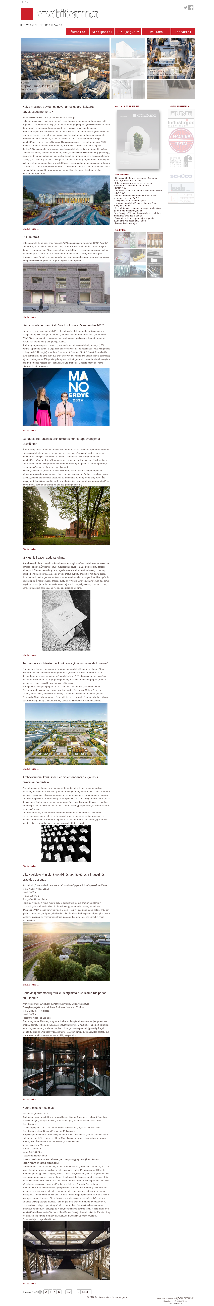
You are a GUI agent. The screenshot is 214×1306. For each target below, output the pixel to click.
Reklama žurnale (156, 32)
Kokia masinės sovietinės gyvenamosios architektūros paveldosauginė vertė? (134, 184)
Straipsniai (102, 32)
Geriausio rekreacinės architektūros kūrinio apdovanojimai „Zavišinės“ (135, 196)
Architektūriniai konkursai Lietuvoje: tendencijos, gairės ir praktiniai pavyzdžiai (137, 209)
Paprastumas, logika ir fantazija (37, 87)
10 (69, 1291)
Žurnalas (77, 32)
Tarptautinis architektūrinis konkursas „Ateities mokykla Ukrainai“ (136, 204)
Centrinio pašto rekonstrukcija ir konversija (162, 72)
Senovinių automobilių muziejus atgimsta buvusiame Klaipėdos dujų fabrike (134, 219)
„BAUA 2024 (120, 188)
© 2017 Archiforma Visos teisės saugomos (108, 1297)
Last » (86, 1291)
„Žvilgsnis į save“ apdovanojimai (130, 200)
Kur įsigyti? (128, 32)
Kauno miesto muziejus (126, 223)
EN (26, 2)
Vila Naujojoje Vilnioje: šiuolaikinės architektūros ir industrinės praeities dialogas (138, 214)
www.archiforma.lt (175, 1304)
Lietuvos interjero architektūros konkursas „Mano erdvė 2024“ (138, 191)
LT (22, 2)
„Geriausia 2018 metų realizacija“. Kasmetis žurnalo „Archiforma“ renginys (135, 179)
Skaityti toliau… (31, 229)
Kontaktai (183, 32)
